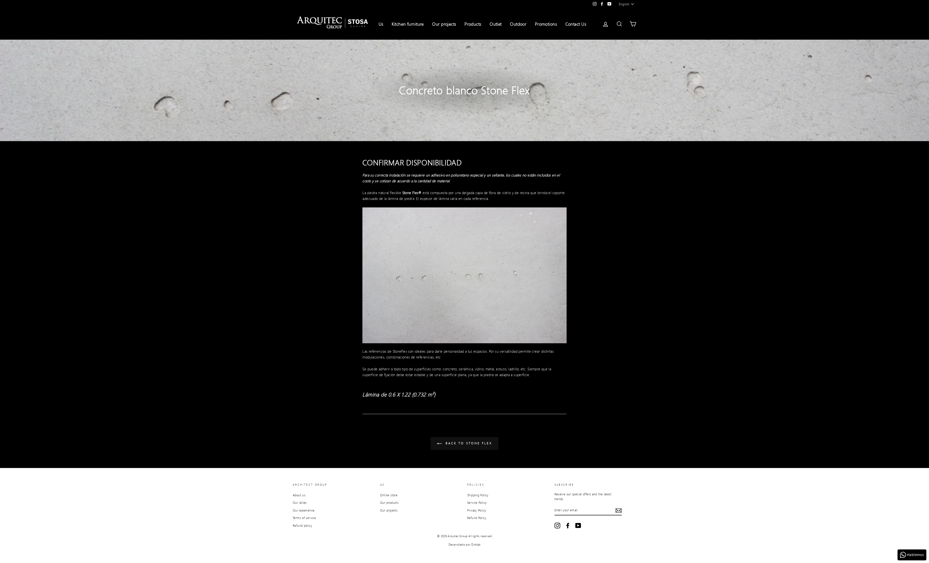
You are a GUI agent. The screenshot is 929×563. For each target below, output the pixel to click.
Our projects (444, 24)
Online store (389, 495)
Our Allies (300, 502)
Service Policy (477, 502)
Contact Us (575, 24)
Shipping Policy (477, 495)
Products (472, 24)
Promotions (546, 24)
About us (299, 495)
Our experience (304, 510)
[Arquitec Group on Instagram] (557, 525)
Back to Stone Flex (468, 443)
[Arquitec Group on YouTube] (578, 525)
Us (381, 24)
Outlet (496, 24)
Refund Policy (476, 518)
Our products (389, 502)
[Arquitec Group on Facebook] (568, 525)
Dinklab (476, 544)
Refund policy (302, 525)
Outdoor (518, 24)
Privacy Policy (476, 510)
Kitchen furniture (408, 24)
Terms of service (304, 518)
